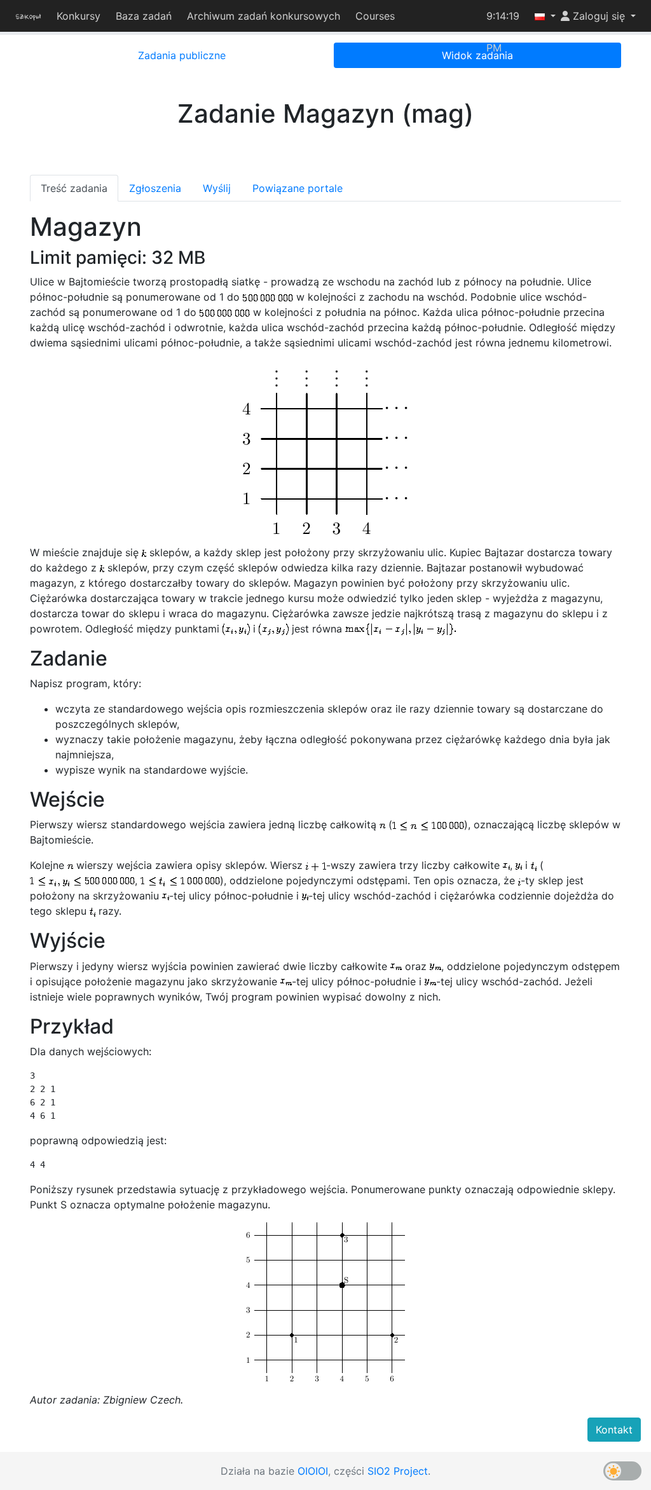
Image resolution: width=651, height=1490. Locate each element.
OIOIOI (313, 1471)
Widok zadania (477, 55)
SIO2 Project (397, 1471)
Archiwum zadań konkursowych (261, 16)
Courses (373, 16)
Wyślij (217, 188)
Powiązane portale (297, 188)
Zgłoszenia (155, 188)
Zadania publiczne (182, 55)
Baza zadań (142, 16)
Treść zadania (74, 188)
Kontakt (614, 1429)
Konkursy (77, 16)
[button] (540, 16)
